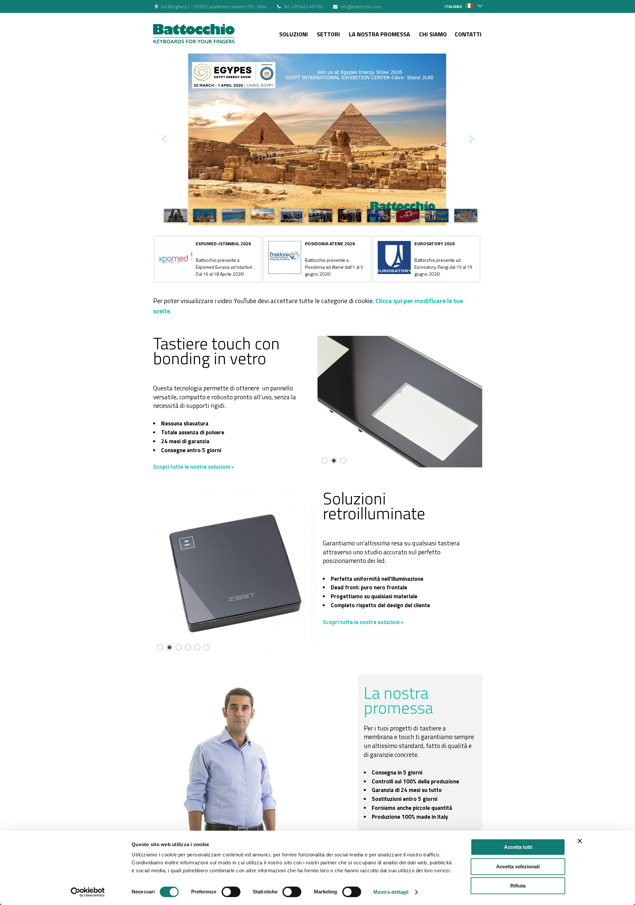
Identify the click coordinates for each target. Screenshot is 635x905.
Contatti (468, 34)
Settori (328, 34)
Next (470, 139)
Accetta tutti (518, 847)
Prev (165, 139)
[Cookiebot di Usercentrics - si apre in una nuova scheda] (88, 892)
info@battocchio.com (360, 6)
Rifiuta (518, 885)
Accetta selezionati (518, 866)
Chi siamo (433, 34)
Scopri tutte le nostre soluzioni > (193, 466)
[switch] (231, 891)
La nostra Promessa (379, 34)
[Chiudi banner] (579, 841)
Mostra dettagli (391, 892)
